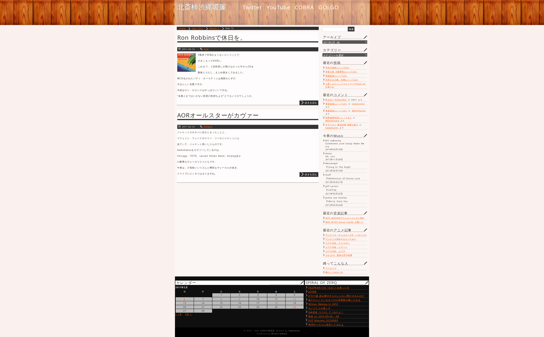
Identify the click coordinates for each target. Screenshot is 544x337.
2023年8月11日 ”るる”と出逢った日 (328, 287)
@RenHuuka (359, 110)
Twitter (252, 7)
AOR (206, 49)
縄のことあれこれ (334, 272)
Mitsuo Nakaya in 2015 (323, 304)
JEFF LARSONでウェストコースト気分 (345, 218)
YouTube (278, 7)
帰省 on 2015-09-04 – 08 (323, 316)
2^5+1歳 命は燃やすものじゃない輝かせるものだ (336, 295)
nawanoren (358, 103)
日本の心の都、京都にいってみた (342, 79)
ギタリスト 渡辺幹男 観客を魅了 (342, 124)
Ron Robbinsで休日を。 (211, 37)
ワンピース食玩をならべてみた (340, 239)
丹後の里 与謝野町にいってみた (341, 71)
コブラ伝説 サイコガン (337, 243)
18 (276, 303)
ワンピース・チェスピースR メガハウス (346, 235)
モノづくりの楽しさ (319, 308)
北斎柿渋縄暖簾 (201, 6)
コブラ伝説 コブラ (335, 251)
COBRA (304, 7)
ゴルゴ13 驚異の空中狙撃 (338, 255)
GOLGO (328, 7)
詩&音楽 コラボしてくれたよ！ (326, 312)
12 (294, 299)
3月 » (188, 314)
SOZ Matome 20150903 (323, 320)
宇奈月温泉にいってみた (337, 67)
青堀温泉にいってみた (336, 75)
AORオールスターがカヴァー (218, 115)
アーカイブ (330, 268)
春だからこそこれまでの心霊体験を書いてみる (334, 299)
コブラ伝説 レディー (336, 247)
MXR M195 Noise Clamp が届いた (344, 222)
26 (294, 307)
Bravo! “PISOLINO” (336, 99)
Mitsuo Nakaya (279, 333)
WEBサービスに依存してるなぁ (326, 324)
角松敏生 (208, 126)
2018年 (312, 291)
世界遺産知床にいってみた (338, 117)
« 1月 (178, 314)
